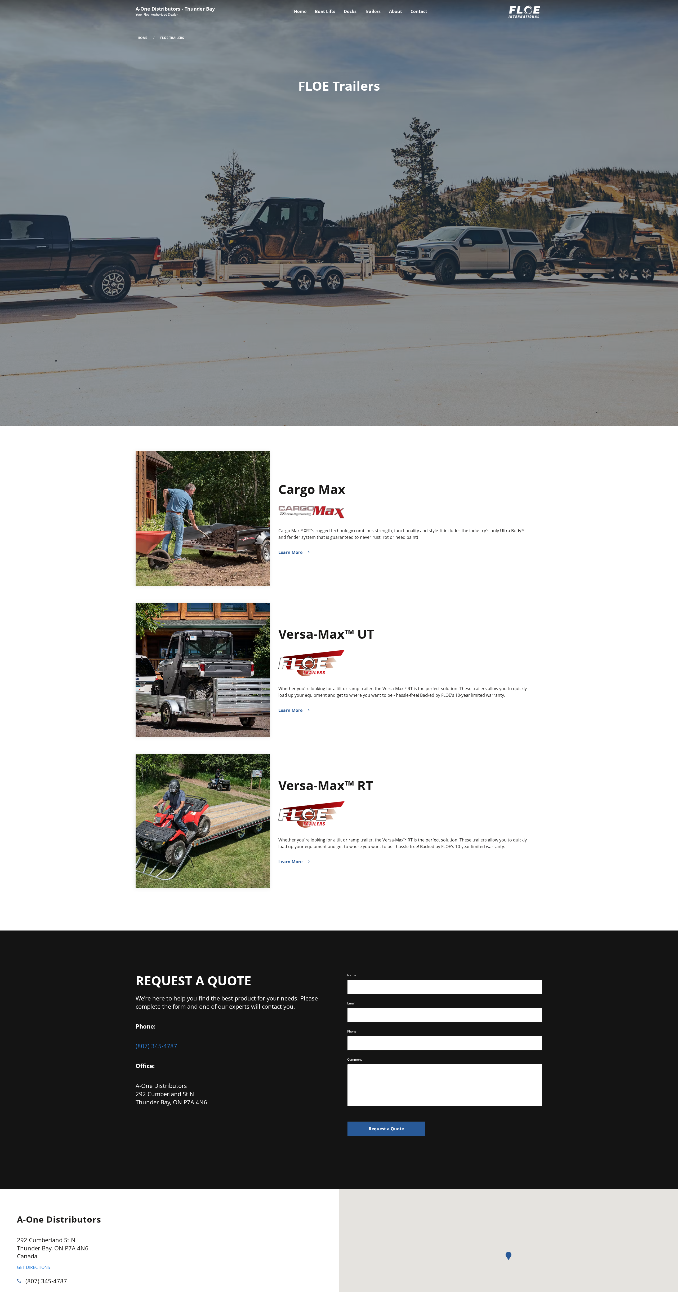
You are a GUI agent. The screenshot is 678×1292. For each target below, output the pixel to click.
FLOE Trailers (172, 38)
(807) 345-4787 (156, 1046)
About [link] (395, 11)
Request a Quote (386, 1129)
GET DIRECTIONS (33, 1267)
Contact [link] (419, 11)
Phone (351, 1031)
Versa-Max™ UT (326, 634)
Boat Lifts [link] (325, 11)
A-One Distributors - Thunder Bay (175, 9)
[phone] (21, 1281)
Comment (354, 1059)
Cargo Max (311, 490)
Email (351, 1003)
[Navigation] (360, 11)
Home (143, 38)
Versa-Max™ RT (325, 786)
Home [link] (300, 11)
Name (351, 975)
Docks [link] (350, 11)
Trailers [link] (373, 11)
